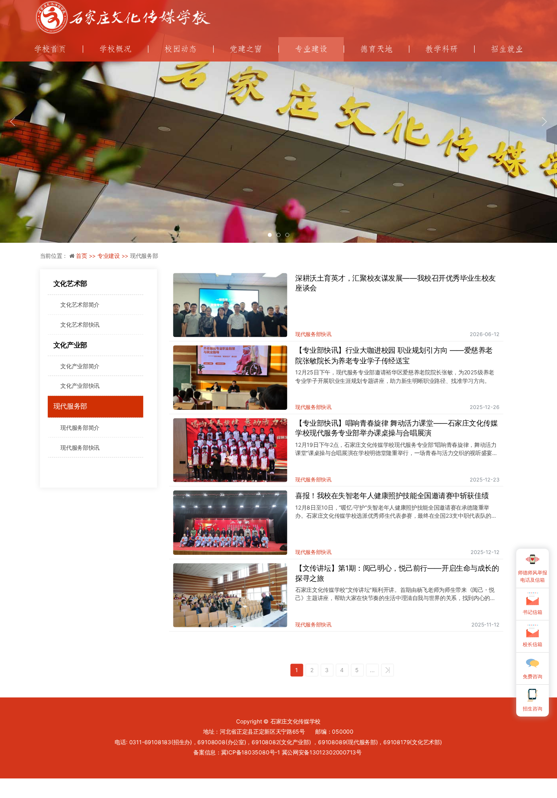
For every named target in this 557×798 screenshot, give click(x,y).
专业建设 (311, 49)
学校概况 (115, 49)
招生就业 (507, 49)
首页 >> (86, 256)
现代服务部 (70, 406)
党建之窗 (246, 49)
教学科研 (441, 49)
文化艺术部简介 (79, 304)
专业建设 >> (113, 256)
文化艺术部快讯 (79, 324)
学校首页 (50, 49)
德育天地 (376, 49)
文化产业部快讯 (79, 386)
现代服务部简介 (79, 427)
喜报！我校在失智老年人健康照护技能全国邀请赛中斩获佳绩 (391, 495)
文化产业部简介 (79, 366)
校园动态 (180, 49)
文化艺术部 (70, 283)
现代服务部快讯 (79, 447)
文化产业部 (70, 345)
